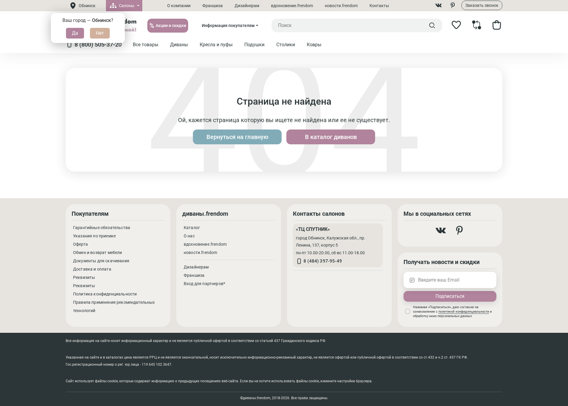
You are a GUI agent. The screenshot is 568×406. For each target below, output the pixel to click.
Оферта (80, 244)
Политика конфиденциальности (105, 294)
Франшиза (212, 5)
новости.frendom (341, 5)
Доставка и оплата (92, 269)
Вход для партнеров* (204, 283)
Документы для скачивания (101, 260)
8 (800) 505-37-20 (98, 44)
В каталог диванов (331, 136)
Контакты (379, 5)
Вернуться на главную (237, 136)
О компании (179, 5)
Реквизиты (84, 277)
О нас (189, 236)
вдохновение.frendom (292, 5)
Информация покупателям (228, 25)
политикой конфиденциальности (463, 312)
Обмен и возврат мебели (97, 252)
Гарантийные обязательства (101, 227)
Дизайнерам (247, 5)
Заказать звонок (481, 5)
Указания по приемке (94, 236)
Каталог (192, 227)
